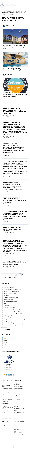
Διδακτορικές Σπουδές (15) (10, 301)
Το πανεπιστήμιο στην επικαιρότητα (14, 11)
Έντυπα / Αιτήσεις (5, 390)
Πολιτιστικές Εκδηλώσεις (19, 412)
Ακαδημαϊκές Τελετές (18, 402)
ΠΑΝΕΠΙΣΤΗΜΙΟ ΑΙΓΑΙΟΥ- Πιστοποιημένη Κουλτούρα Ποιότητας (15, 95)
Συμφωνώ (3, 446)
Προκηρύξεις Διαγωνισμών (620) (11, 291)
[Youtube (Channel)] (13, 374)
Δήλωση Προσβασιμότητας (18, 432)
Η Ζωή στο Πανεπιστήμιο (13, 11)
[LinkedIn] (11, 374)
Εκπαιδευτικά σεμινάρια (19, 408)
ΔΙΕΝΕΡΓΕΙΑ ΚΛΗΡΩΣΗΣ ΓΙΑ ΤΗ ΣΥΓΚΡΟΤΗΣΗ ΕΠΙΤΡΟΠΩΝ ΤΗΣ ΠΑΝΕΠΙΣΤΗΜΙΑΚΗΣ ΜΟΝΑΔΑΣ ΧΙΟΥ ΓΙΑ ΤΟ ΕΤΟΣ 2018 (14, 111)
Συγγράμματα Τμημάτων (7, 399)
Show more (4, 327)
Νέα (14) (6, 303)
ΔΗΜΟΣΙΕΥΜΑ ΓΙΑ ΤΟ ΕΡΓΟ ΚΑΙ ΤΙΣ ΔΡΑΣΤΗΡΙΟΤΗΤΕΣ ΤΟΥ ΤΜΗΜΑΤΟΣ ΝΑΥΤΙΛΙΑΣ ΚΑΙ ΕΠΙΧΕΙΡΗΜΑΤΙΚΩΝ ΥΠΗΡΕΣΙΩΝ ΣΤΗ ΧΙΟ (13, 185)
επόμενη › (4, 277)
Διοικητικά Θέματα (18, 390)
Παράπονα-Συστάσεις (18, 426)
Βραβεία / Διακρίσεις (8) (9, 307)
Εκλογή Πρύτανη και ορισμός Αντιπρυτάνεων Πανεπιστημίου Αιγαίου (15, 69)
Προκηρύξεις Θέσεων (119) (10, 293)
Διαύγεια (4, 395)
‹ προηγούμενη (12, 274)
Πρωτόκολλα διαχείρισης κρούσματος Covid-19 (7, 411)
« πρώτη (4, 274)
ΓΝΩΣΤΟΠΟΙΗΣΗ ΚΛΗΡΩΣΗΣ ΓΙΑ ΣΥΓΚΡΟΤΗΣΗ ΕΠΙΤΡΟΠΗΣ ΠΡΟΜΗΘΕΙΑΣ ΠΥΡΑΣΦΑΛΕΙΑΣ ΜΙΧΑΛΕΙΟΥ (14, 262)
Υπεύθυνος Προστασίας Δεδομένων (19, 428)
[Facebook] (6, 374)
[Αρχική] (9, 6)
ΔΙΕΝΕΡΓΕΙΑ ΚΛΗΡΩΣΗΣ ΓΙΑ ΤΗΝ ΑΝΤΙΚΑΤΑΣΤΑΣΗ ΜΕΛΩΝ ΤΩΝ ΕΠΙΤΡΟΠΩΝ (12, 229)
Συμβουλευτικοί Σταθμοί (7, 388)
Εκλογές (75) (7, 295)
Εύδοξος (3, 397)
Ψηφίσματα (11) (7, 305)
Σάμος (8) (6, 348)
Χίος (22, 11)
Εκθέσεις (16, 406)
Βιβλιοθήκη (4, 383)
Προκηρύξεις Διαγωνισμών (17, 383)
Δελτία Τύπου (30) (8, 299)
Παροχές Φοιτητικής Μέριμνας (6, 386)
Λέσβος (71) (6, 342)
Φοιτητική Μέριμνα (18, 395)
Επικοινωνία (16, 423)
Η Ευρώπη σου (5, 401)
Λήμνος (22, 12)
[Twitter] (9, 374)
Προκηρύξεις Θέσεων (18, 386)
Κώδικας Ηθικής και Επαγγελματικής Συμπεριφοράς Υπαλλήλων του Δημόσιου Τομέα (7, 406)
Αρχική (4, 11)
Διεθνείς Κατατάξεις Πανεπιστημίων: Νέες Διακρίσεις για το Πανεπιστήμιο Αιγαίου (14, 47)
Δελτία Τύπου (5, 421)
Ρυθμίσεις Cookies (6, 443)
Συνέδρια (16, 414)
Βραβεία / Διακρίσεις (18, 388)
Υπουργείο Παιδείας (6, 392)
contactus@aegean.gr (9, 371)
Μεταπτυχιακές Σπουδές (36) (11, 297)
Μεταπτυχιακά (17, 392)
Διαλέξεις (16, 404)
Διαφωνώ (10, 446)
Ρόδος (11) (6, 344)
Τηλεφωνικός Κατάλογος (19, 421)
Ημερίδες (16, 410)
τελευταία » (12, 277)
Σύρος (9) (6, 346)
